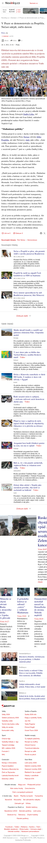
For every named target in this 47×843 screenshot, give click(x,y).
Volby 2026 (6, 714)
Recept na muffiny (31, 742)
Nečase (26, 136)
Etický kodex (24, 829)
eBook (6, 40)
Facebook (9, 827)
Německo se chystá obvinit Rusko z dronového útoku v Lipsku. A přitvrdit (5, 608)
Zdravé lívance (30, 745)
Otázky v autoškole (31, 775)
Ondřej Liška (28, 114)
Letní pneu (37, 811)
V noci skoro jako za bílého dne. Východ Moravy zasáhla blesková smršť (27, 355)
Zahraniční (17, 471)
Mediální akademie (11, 829)
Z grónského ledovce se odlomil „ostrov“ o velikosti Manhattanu (23, 605)
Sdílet (15, 40)
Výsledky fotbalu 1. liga (10, 742)
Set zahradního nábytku (31, 800)
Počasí (16, 360)
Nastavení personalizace (30, 831)
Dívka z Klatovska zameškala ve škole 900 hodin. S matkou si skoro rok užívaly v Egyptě (29, 377)
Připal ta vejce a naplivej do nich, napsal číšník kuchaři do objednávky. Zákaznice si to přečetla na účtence (29, 423)
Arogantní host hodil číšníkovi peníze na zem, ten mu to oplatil (29, 444)
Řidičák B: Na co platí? (33, 772)
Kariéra (31, 827)
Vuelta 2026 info (30, 714)
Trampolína (39, 796)
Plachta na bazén (26, 796)
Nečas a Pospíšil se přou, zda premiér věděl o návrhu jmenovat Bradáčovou (29, 252)
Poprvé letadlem (8, 766)
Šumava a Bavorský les (10, 769)
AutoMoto (17, 404)
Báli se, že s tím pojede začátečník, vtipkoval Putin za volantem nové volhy (28, 465)
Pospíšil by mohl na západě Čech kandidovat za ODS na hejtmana (27, 274)
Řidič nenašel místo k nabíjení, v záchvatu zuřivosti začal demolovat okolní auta (29, 399)
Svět (15, 493)
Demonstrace (32, 240)
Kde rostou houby (16, 788)
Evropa (16, 338)
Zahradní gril (19, 803)
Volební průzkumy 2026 (10, 718)
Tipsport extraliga (8, 745)
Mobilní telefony (31, 807)
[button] (23, 83)
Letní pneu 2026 (31, 763)
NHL (3, 754)
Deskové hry (11, 815)
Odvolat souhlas (14, 831)
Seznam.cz (34, 3)
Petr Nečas (21, 240)
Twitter (16, 827)
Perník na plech (30, 754)
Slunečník (8, 800)
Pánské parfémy (23, 818)
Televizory (21, 815)
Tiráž (38, 827)
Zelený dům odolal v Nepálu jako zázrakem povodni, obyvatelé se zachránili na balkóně (27, 487)
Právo (3, 33)
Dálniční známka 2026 (33, 766)
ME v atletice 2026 (8, 748)
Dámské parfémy (25, 811)
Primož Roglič (30, 727)
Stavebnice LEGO (10, 811)
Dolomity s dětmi (8, 779)
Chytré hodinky (32, 815)
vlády (27, 139)
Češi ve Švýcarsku (8, 772)
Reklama (24, 827)
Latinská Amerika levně (10, 775)
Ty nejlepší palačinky (32, 738)
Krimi (15, 382)
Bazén (16, 796)
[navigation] (3, 3)
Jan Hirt (27, 721)
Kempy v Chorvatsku (9, 763)
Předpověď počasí (34, 784)
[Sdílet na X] (44, 233)
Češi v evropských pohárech (22, 792)
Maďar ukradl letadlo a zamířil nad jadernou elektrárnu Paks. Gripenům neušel (29, 332)
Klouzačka (17, 800)
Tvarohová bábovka (32, 748)
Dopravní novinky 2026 (33, 769)
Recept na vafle (30, 751)
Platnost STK (29, 779)
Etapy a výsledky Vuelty (33, 718)
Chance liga (6, 738)
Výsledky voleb (7, 721)
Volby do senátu (7, 727)
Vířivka (28, 803)
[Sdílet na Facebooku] (41, 233)
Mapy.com (22, 784)
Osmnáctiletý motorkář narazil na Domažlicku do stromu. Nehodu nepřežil (40, 607)
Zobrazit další (22, 315)
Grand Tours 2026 (31, 730)
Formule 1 (5, 751)
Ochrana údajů (35, 829)
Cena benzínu (30, 788)
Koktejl (16, 429)
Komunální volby (8, 730)
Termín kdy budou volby (10, 724)
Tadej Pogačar (30, 724)
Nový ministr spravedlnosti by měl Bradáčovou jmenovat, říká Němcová (29, 293)
